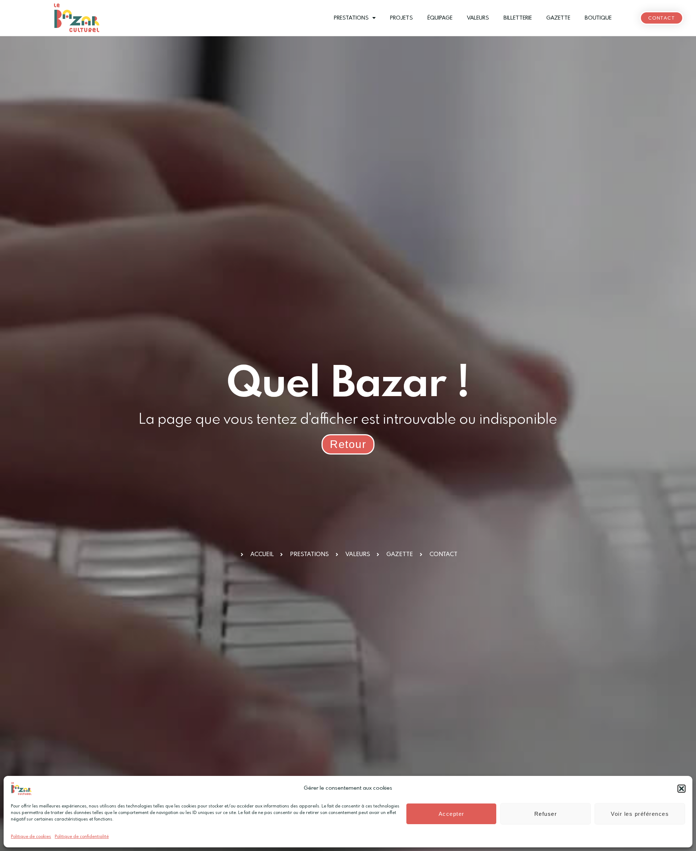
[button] (681, 788)
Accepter (451, 814)
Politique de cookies (31, 837)
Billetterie (518, 18)
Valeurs (478, 18)
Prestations (351, 18)
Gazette (558, 18)
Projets (401, 18)
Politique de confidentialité (82, 837)
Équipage (439, 18)
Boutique (598, 18)
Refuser (545, 814)
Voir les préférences (640, 814)
